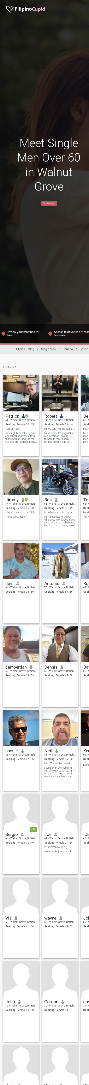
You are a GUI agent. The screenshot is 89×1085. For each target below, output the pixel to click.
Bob (48, 499)
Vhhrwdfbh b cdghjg (55, 847)
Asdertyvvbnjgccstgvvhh (58, 851)
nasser (11, 750)
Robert (50, 416)
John (10, 1001)
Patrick (12, 416)
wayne (50, 918)
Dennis (51, 667)
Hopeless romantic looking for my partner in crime (60, 512)
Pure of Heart (12, 428)
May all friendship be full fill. (20, 512)
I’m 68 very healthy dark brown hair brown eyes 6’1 (60, 428)
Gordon (51, 1001)
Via (8, 918)
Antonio (51, 583)
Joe (48, 834)
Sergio (11, 834)
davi (9, 583)
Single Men (48, 349)
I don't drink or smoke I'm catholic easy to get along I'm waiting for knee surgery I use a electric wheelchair (60, 772)
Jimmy (12, 499)
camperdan (16, 667)
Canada (68, 349)
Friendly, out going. (15, 516)
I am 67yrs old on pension (58, 763)
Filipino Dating (25, 349)
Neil (48, 750)
